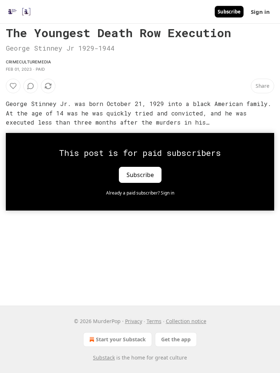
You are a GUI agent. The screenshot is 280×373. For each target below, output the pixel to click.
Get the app (176, 339)
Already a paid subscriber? (140, 193)
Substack (104, 357)
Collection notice (186, 321)
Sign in (260, 11)
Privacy (133, 321)
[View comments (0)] (30, 86)
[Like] (13, 86)
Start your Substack (121, 339)
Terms (154, 321)
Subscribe (229, 11)
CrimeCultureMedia (28, 61)
